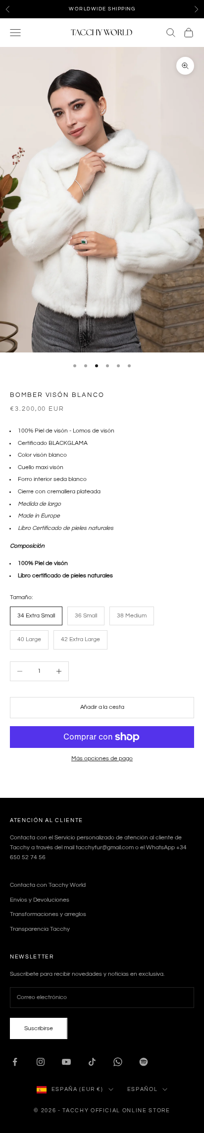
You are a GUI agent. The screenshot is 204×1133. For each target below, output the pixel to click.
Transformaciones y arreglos (48, 914)
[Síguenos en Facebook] (15, 1062)
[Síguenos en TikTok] (92, 1062)
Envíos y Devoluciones (39, 900)
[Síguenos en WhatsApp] (118, 1062)
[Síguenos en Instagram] (41, 1062)
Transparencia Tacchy (40, 929)
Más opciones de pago (102, 758)
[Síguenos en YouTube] (66, 1062)
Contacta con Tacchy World (48, 885)
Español (142, 1089)
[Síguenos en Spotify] (144, 1062)
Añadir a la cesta (102, 707)
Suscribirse (38, 1028)
